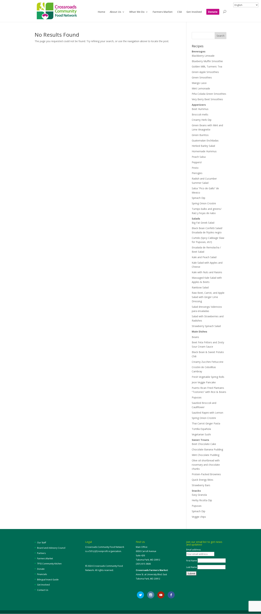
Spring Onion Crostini (204, 203)
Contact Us (42, 590)
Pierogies (197, 173)
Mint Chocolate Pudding (205, 455)
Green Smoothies (202, 77)
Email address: (193, 549)
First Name (191, 560)
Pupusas (197, 397)
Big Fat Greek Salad (203, 222)
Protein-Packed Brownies (206, 474)
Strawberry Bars (201, 485)
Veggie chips (199, 516)
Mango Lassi (199, 83)
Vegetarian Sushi (201, 434)
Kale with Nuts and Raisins (207, 272)
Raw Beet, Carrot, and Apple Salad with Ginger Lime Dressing (208, 297)
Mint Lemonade (201, 88)
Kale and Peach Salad (204, 257)
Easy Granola (199, 494)
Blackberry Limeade (203, 55)
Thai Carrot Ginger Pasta (206, 423)
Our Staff (41, 542)
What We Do (137, 12)
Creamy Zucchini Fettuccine (207, 361)
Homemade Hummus (204, 151)
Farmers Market (163, 12)
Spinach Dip (198, 198)
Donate (213, 12)
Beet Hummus (200, 109)
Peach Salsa (199, 156)
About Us (115, 12)
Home (101, 12)
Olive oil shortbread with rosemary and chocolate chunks (206, 465)
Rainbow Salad (200, 287)
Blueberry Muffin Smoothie (207, 61)
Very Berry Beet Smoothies (207, 99)
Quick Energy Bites (202, 479)
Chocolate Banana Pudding (207, 449)
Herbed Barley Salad (203, 145)
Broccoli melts (200, 114)
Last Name (191, 567)
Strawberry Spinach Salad (206, 326)
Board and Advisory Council (51, 547)
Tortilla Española (201, 429)
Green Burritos (200, 135)
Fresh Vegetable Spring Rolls (208, 377)
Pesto (195, 167)
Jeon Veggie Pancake (204, 382)
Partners (41, 553)
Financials (42, 574)
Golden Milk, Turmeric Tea (207, 66)
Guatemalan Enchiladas (205, 140)
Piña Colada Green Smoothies (209, 93)
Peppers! (197, 162)
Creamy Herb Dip (201, 119)
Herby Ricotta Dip (202, 500)
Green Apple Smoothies (205, 72)
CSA (179, 12)
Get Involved (194, 12)
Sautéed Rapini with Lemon (207, 412)
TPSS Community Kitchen (49, 563)
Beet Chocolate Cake (204, 444)
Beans (195, 337)
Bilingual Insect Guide (48, 579)
